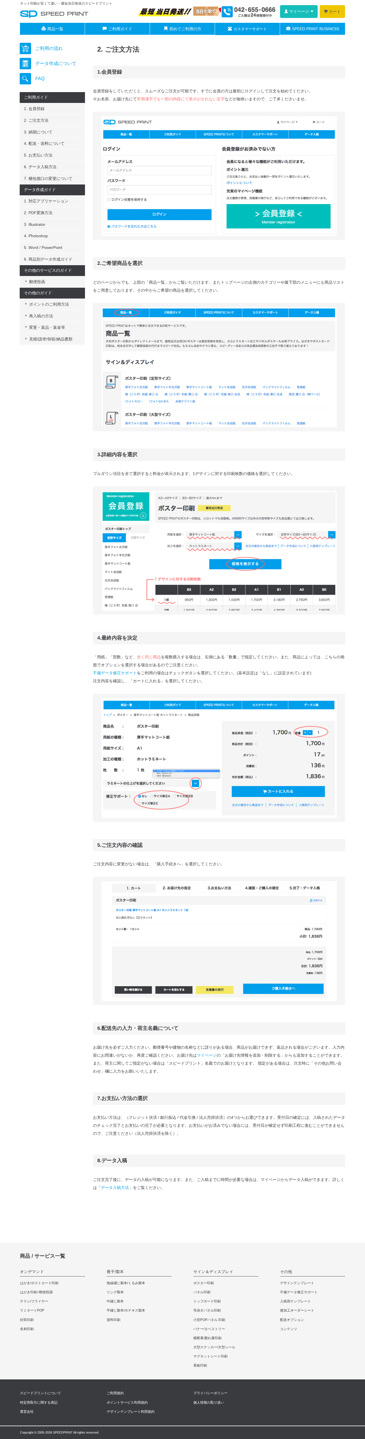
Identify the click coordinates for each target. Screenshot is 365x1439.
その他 (286, 1271)
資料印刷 (113, 1320)
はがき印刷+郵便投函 (36, 1292)
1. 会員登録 (34, 108)
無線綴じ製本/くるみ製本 (126, 1283)
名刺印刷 (27, 1329)
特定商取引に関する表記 (39, 1403)
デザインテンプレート (297, 1283)
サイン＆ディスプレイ (213, 1271)
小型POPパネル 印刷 (209, 1320)
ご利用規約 (115, 1393)
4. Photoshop (36, 236)
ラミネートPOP (32, 1310)
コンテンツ (288, 1329)
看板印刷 (200, 1365)
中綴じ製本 (115, 1301)
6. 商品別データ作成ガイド (48, 259)
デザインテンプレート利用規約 (131, 1412)
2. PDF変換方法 (38, 212)
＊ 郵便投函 (34, 281)
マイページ (207, 1055)
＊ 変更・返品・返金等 (44, 327)
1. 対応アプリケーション (46, 201)
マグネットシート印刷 (210, 1356)
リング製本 (115, 1292)
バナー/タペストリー (209, 1329)
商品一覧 (55, 29)
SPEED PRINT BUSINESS (315, 29)
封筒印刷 (27, 1320)
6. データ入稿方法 (40, 167)
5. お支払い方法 (38, 155)
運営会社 (27, 1412)
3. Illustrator (34, 224)
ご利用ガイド (120, 29)
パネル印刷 (201, 1292)
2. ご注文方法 (36, 120)
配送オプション (292, 1320)
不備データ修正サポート (115, 673)
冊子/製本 (115, 1271)
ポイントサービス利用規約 (127, 1403)
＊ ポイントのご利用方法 (46, 304)
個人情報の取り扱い (208, 1403)
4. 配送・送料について (44, 143)
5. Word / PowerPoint (43, 247)
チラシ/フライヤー (34, 1301)
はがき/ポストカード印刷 (39, 1283)
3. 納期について (38, 132)
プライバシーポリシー (210, 1393)
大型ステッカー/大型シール (214, 1347)
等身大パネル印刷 (207, 1310)
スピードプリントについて (40, 1393)
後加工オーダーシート (297, 1310)
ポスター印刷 (203, 1283)
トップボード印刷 (207, 1301)
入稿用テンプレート (295, 1301)
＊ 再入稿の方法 (38, 316)
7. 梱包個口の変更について (48, 178)
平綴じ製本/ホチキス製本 (126, 1310)
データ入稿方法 (115, 1187)
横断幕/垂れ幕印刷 (207, 1338)
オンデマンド (32, 1271)
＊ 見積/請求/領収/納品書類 (48, 339)
